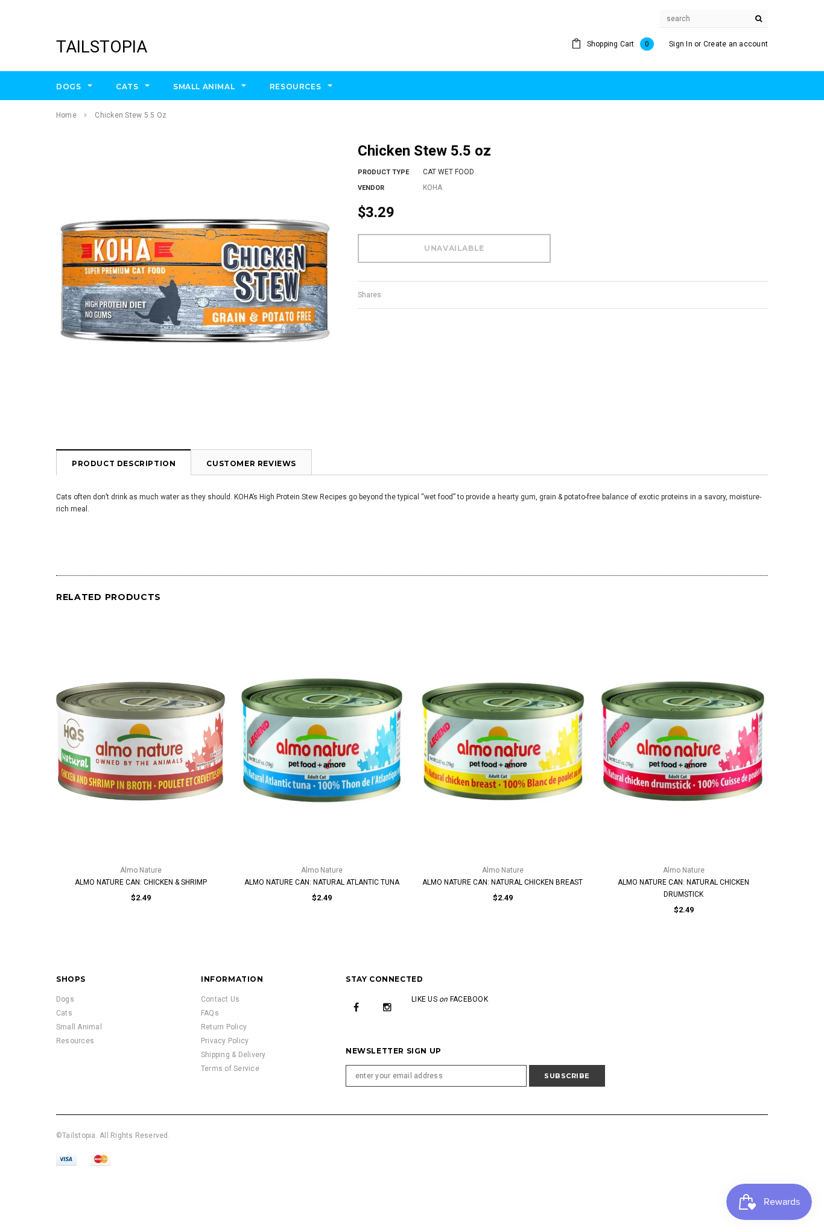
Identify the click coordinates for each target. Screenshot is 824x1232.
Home (66, 115)
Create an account (735, 44)
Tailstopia (101, 47)
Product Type (383, 172)
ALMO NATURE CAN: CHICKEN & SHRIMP (141, 882)
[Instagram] (387, 1006)
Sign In (680, 44)
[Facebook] (356, 1006)
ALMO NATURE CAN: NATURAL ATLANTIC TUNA (321, 882)
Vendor (371, 188)
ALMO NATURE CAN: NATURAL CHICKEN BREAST (502, 882)
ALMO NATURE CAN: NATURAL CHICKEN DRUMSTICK (683, 888)
